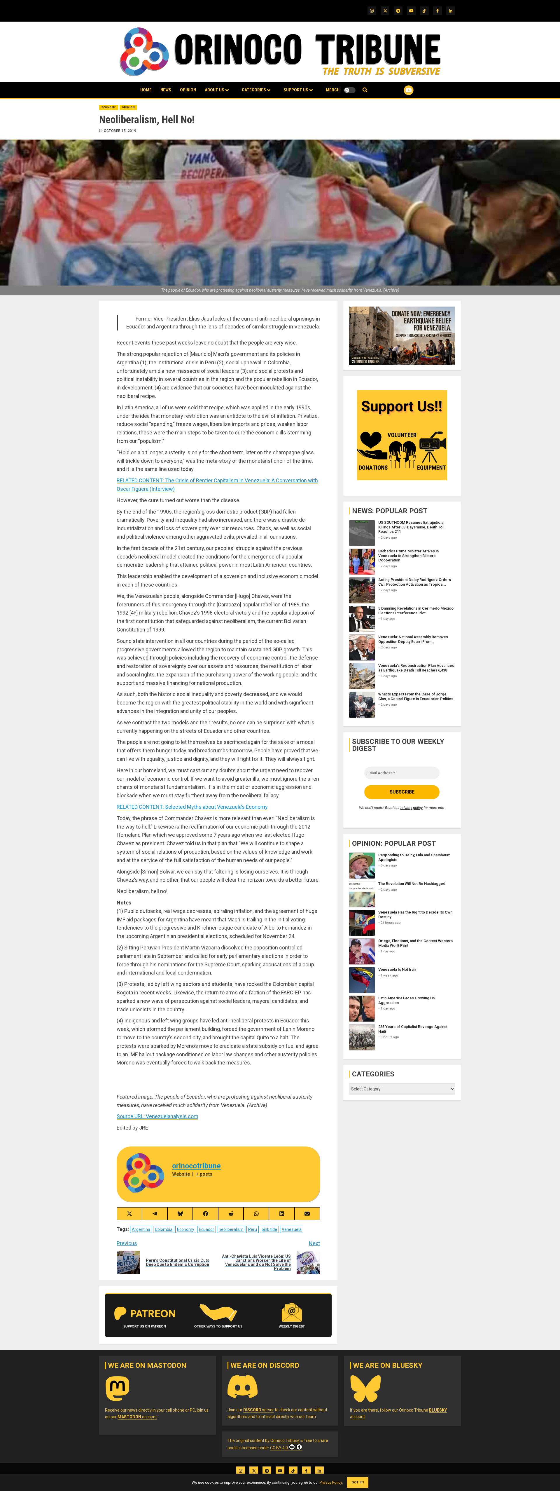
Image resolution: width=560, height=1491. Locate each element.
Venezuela (292, 1229)
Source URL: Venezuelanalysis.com (157, 1116)
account (137, 1417)
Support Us (296, 90)
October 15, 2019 (120, 131)
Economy (109, 107)
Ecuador (206, 1229)
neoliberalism (231, 1229)
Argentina (141, 1229)
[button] (365, 90)
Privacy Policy (331, 1482)
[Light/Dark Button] (350, 90)
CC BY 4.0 (279, 1447)
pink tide (269, 1229)
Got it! (357, 1482)
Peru (252, 1229)
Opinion (188, 90)
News (165, 90)
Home (146, 90)
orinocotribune (196, 1166)
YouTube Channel (399, 90)
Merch (333, 90)
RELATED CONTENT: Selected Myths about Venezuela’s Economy (192, 807)
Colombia (163, 1229)
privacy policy (411, 808)
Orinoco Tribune (285, 1440)
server (258, 1410)
